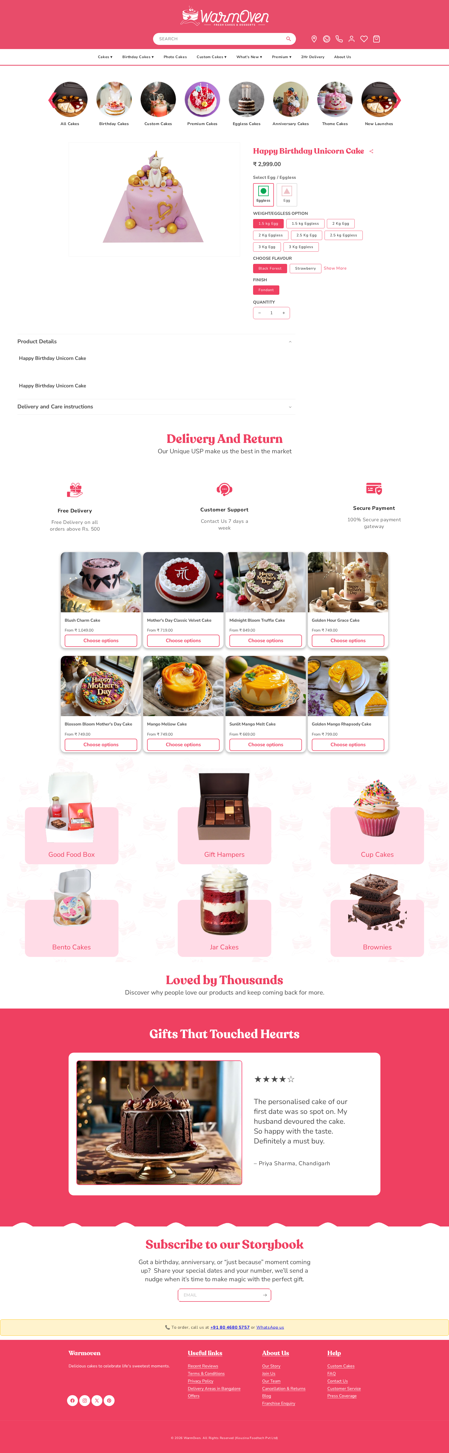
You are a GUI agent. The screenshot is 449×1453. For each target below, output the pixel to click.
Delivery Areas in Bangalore (214, 1389)
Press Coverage (342, 1396)
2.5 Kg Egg (306, 235)
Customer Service (344, 1389)
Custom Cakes (341, 1366)
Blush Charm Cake (82, 620)
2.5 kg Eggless (343, 235)
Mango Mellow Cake (167, 724)
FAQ (331, 1373)
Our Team (271, 1381)
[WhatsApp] (327, 39)
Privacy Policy (200, 1381)
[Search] (289, 39)
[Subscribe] (264, 1295)
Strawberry (305, 268)
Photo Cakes (175, 56)
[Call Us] (339, 39)
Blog (266, 1396)
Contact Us (337, 1381)
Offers (194, 1396)
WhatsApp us (270, 1327)
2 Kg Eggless (271, 235)
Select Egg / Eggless (274, 177)
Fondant (266, 289)
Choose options (100, 640)
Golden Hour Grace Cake (336, 620)
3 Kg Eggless (301, 246)
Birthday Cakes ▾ (138, 56)
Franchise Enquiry (278, 1403)
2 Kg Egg (340, 223)
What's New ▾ (249, 56)
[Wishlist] (364, 39)
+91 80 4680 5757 (230, 1327)
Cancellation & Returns (284, 1389)
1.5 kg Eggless (305, 223)
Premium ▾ (281, 56)
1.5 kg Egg (268, 223)
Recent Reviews (203, 1366)
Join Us (268, 1373)
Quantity (264, 302)
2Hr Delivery (312, 56)
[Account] (351, 39)
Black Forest (270, 268)
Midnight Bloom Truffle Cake (257, 620)
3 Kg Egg (267, 246)
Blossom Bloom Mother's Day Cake (98, 724)
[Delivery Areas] (314, 39)
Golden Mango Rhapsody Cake (341, 724)
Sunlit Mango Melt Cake (252, 724)
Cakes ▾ (105, 56)
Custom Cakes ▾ (211, 56)
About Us (342, 56)
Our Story (271, 1366)
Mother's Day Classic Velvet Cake (179, 620)
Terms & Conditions (206, 1373)
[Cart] (376, 39)
